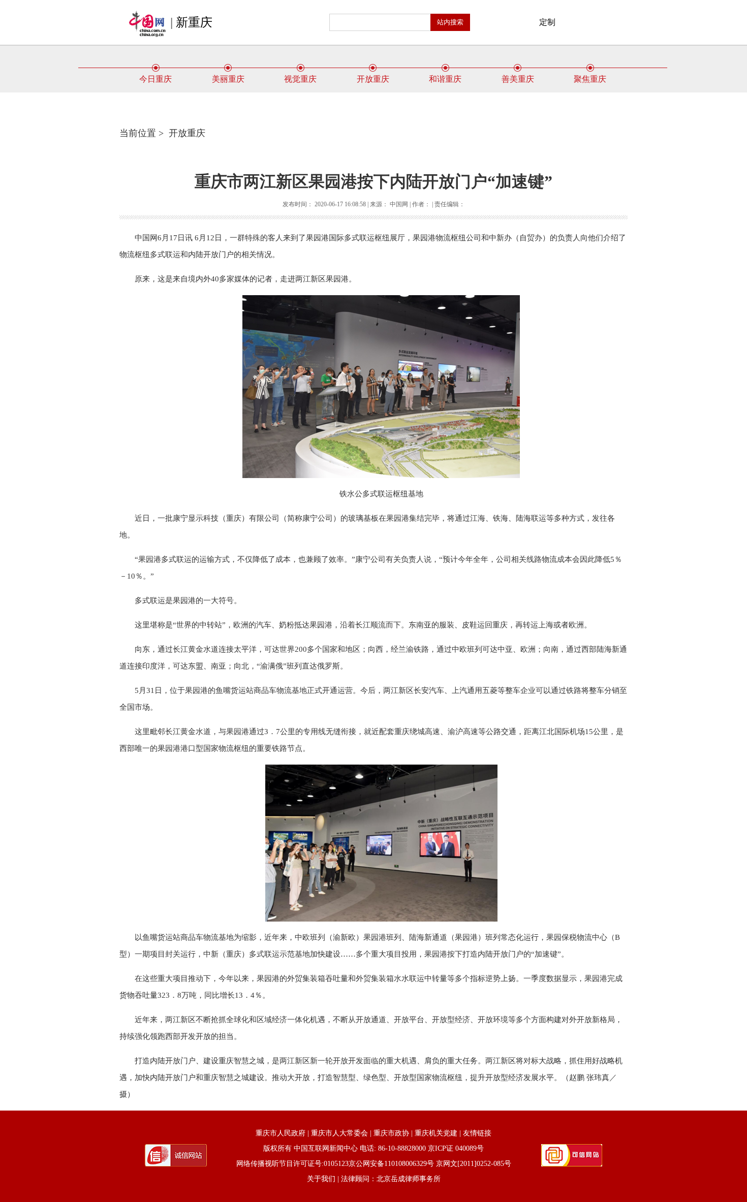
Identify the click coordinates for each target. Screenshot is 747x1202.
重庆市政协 (391, 1133)
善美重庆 (518, 79)
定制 (547, 22)
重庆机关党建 (436, 1133)
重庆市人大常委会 (339, 1133)
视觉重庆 (300, 79)
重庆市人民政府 (280, 1133)
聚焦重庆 (590, 79)
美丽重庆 (228, 79)
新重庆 (194, 22)
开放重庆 (373, 79)
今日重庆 (155, 79)
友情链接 (477, 1133)
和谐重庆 (445, 79)
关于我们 (321, 1179)
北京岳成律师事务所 (409, 1179)
